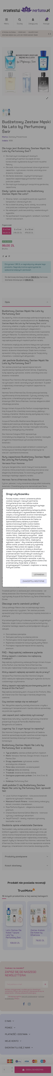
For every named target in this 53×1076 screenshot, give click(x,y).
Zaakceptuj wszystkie (33, 581)
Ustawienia (39, 574)
